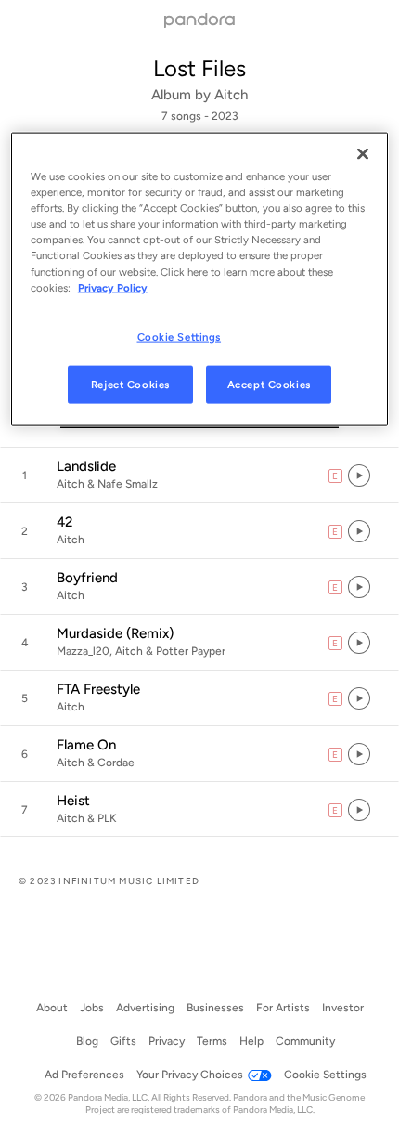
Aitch (231, 94)
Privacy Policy (113, 286)
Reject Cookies (130, 383)
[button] (199, 475)
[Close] (362, 154)
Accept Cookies (269, 383)
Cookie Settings (179, 336)
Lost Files (199, 68)
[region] (200, 279)
